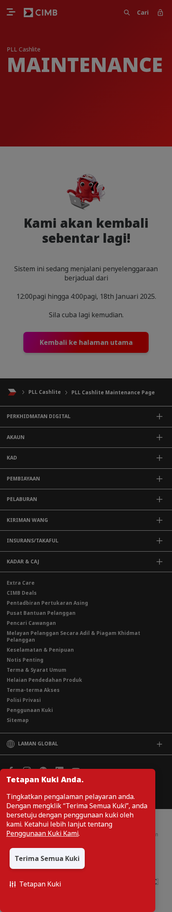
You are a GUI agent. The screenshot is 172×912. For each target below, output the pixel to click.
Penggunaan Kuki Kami (42, 833)
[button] (35, 884)
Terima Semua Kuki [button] (47, 858)
